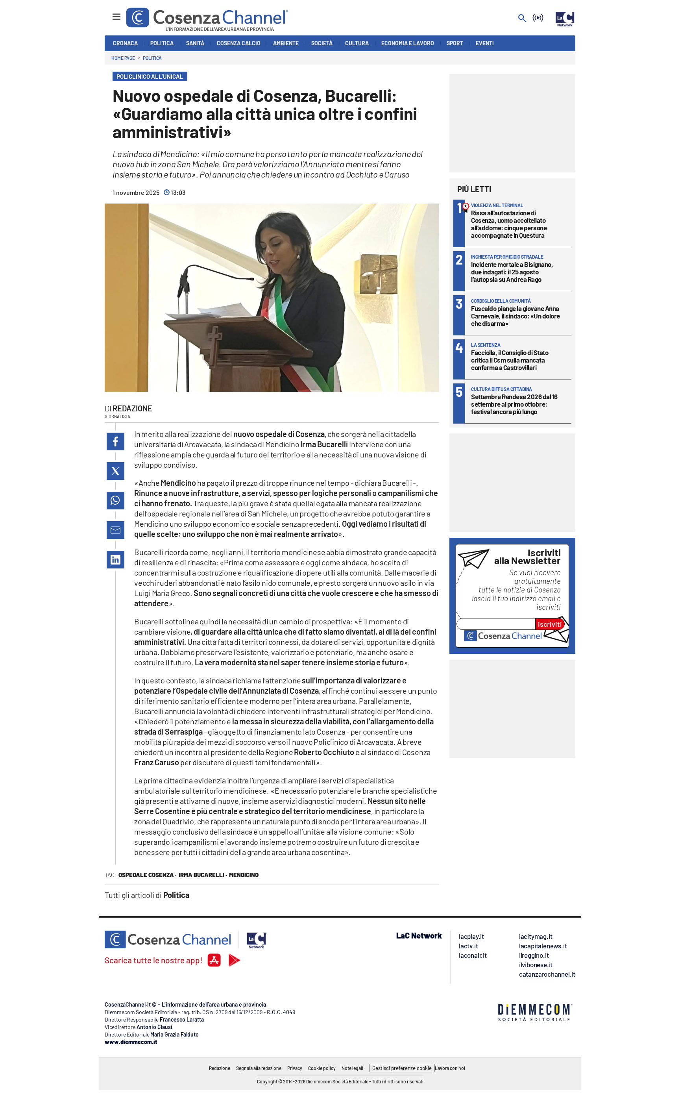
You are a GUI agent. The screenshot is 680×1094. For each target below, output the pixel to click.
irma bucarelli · (203, 874)
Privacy (294, 1068)
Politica (152, 58)
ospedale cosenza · (147, 874)
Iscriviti (550, 624)
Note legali (352, 1068)
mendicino (244, 874)
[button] (115, 441)
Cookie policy (322, 1068)
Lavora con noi (450, 1068)
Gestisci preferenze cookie (402, 1068)
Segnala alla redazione (258, 1068)
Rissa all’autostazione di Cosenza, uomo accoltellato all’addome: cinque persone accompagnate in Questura (509, 224)
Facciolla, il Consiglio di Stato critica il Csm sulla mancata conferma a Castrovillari (509, 359)
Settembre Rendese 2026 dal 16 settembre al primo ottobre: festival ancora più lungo (514, 403)
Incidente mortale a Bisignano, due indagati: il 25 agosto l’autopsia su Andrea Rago (512, 271)
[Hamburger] (109, 13)
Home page (123, 58)
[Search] (522, 18)
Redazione (132, 408)
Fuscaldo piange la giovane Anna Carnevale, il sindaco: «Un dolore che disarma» (515, 315)
